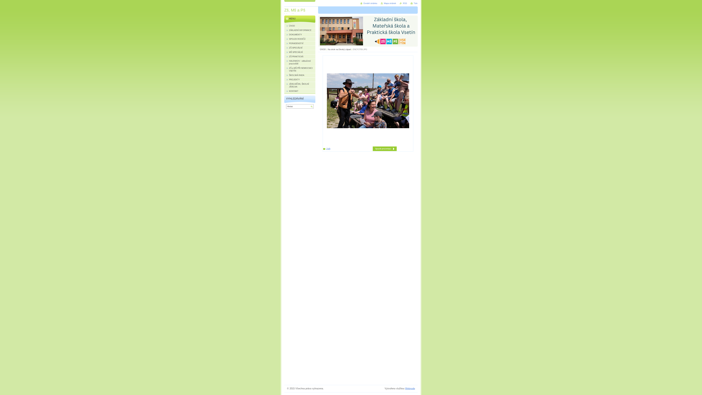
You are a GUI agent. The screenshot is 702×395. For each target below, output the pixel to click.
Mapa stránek (390, 3)
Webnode (410, 388)
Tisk (416, 3)
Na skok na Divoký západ (339, 49)
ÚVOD (323, 49)
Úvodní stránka (370, 3)
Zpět (328, 149)
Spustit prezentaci (383, 149)
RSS (405, 3)
